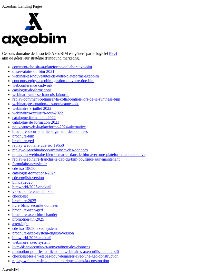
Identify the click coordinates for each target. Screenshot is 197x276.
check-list (20, 196)
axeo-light (20, 224)
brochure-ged (23, 141)
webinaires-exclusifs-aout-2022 (37, 113)
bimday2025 (22, 182)
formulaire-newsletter (29, 164)
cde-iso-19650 (23, 168)
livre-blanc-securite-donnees (35, 205)
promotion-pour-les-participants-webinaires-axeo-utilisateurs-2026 (65, 251)
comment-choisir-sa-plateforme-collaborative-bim (52, 67)
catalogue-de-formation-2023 (35, 122)
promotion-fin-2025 (28, 219)
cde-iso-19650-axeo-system (34, 228)
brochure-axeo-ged (27, 210)
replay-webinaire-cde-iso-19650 (38, 145)
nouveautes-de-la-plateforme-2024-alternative (49, 127)
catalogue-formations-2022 (34, 117)
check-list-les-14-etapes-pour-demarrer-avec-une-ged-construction (65, 256)
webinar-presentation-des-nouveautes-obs (45, 104)
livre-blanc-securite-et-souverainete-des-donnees (51, 247)
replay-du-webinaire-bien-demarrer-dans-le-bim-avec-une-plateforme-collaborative (78, 154)
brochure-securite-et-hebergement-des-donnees (50, 131)
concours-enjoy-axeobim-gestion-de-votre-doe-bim (53, 80)
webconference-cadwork (32, 85)
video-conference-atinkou (33, 191)
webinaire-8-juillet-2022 (31, 108)
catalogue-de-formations (31, 90)
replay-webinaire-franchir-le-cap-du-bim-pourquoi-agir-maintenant (66, 159)
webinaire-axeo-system (31, 242)
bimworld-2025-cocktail (31, 187)
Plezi (113, 53)
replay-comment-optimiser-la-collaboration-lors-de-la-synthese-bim (66, 99)
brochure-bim (23, 136)
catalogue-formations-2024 (34, 173)
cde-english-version (28, 177)
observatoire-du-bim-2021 (33, 71)
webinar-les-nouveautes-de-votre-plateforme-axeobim (55, 76)
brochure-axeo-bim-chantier (34, 214)
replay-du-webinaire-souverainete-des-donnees (50, 150)
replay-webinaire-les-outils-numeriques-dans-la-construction (60, 261)
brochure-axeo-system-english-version (43, 233)
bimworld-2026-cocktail (31, 237)
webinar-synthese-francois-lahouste (40, 94)
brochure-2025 (24, 201)
